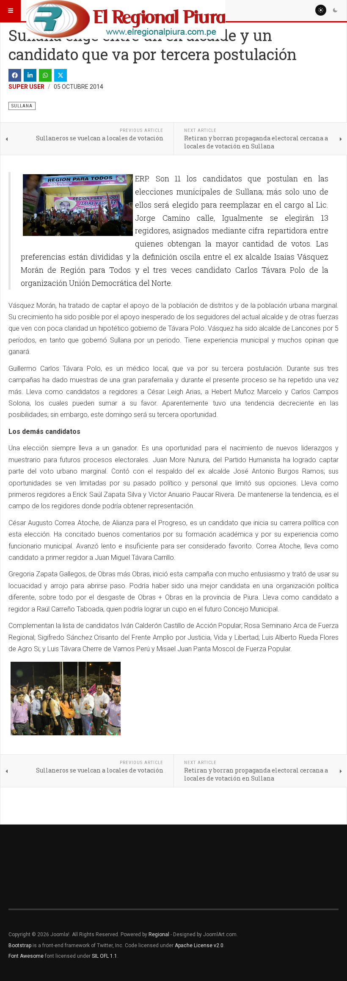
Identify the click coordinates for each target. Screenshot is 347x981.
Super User (26, 86)
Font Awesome (26, 956)
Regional (159, 934)
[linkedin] (30, 75)
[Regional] (126, 10)
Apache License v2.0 (199, 945)
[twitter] (60, 75)
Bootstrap (19, 945)
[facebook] (14, 75)
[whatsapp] (45, 75)
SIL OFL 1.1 (104, 956)
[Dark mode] (335, 10)
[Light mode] (320, 10)
